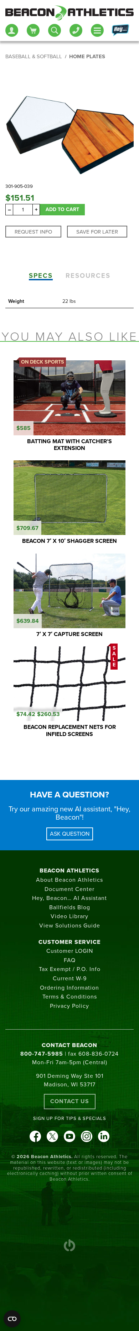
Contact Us (69, 1101)
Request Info (33, 232)
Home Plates (87, 57)
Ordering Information (69, 987)
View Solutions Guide (69, 925)
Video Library (69, 916)
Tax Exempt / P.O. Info (70, 969)
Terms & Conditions (69, 996)
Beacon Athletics (69, 870)
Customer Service (69, 942)
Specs (41, 276)
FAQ (70, 960)
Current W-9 (70, 978)
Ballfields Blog (69, 907)
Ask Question (69, 833)
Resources (88, 276)
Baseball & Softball (33, 57)
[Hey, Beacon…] (120, 30)
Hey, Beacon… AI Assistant (69, 898)
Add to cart (62, 209)
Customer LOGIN (69, 951)
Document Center (69, 889)
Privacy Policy (69, 1006)
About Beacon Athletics (69, 880)
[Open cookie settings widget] (12, 1318)
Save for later (97, 232)
